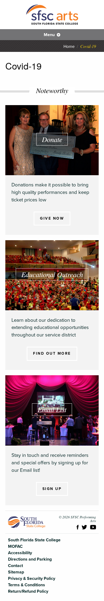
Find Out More (52, 353)
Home (69, 46)
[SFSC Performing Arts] (52, 14)
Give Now (52, 218)
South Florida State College (26, 522)
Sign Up (52, 489)
